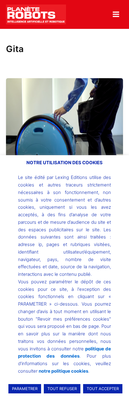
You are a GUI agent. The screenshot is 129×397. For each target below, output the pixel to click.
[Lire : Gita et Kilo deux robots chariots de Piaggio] (64, 122)
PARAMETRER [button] (25, 388)
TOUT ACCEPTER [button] (103, 388)
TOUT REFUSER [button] (62, 388)
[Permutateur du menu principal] (116, 14)
